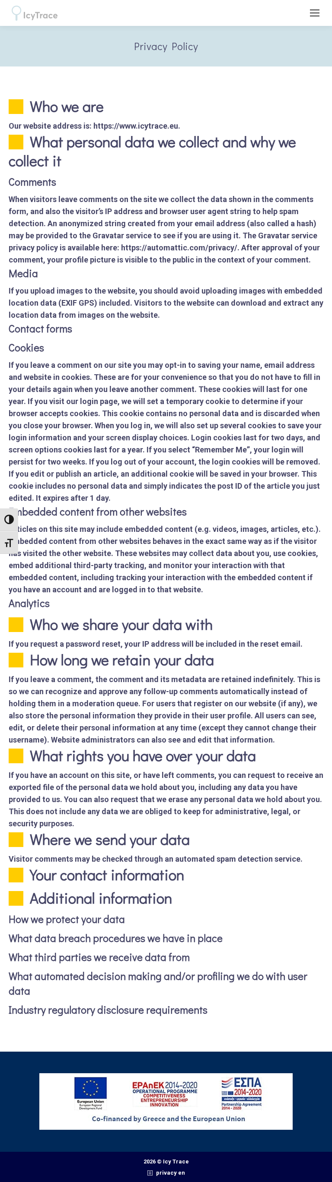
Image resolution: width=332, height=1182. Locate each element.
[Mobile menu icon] (314, 13)
